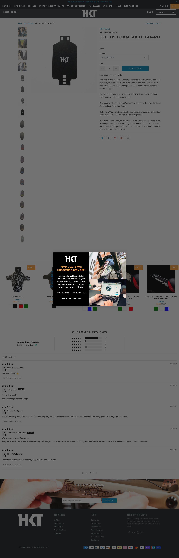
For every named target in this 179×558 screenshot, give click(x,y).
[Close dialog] (123, 255)
